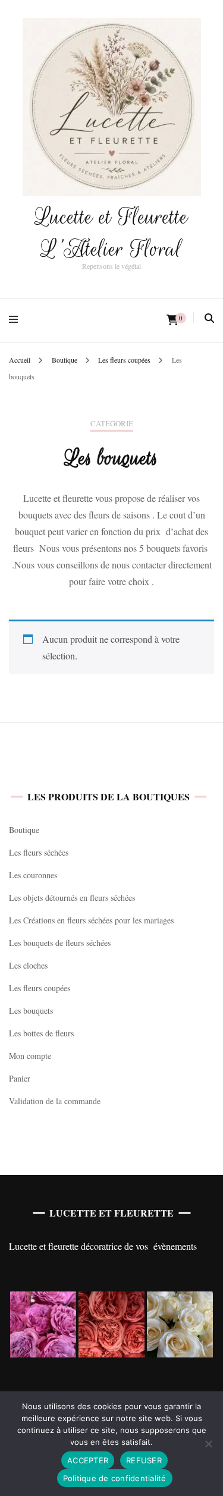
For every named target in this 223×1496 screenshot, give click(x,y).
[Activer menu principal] (16, 320)
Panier (19, 1078)
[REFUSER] (208, 1444)
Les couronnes (33, 875)
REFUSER (144, 1460)
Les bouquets (31, 1010)
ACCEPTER (87, 1460)
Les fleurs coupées (39, 988)
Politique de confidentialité (115, 1478)
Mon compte (30, 1055)
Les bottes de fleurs (41, 1033)
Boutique (24, 829)
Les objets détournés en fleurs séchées (72, 897)
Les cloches (28, 965)
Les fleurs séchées (38, 852)
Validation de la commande (54, 1101)
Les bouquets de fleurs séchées (60, 942)
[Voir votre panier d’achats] (172, 320)
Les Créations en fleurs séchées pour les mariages (91, 920)
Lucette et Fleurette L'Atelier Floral (111, 233)
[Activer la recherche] (209, 318)
